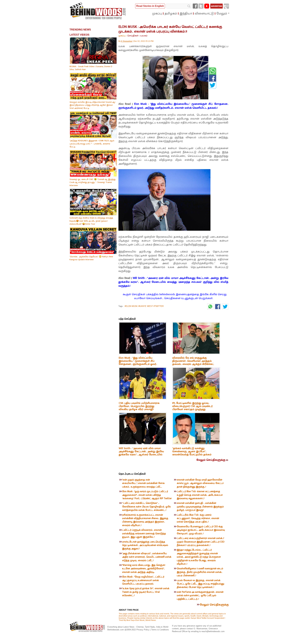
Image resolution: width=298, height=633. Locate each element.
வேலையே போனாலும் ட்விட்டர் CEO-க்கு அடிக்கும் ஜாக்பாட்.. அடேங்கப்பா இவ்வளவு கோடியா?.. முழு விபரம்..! (201, 530)
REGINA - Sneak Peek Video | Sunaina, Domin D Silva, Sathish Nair (91, 68)
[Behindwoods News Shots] (98, 11)
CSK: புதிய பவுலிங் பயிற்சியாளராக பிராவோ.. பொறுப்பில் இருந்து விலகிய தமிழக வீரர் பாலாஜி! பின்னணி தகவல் (139, 408)
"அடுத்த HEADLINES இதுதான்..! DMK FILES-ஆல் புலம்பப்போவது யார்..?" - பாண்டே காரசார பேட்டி (92, 143)
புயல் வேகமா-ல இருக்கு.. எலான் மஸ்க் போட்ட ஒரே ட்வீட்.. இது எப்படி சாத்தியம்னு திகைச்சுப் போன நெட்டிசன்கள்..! (200, 583)
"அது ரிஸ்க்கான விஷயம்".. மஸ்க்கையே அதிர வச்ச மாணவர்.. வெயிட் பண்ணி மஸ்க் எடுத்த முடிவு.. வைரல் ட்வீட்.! (146, 557)
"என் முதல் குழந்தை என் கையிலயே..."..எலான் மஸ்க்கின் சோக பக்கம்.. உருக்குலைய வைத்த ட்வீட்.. (143, 483)
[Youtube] (206, 6)
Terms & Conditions (160, 629)
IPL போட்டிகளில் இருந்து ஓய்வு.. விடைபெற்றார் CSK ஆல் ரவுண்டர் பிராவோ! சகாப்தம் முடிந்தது (192, 406)
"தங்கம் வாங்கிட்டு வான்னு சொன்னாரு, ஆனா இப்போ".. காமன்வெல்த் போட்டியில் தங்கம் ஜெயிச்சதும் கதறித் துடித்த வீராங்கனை (191, 454)
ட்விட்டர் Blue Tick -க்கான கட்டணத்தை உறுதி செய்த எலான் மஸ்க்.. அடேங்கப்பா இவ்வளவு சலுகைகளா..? (200, 495)
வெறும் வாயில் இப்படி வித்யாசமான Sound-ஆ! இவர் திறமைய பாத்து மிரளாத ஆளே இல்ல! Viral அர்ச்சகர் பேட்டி (92, 105)
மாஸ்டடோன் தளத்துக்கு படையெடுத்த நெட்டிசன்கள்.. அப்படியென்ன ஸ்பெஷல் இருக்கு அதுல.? (145, 545)
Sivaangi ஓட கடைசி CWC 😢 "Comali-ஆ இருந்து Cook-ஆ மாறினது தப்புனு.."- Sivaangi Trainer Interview (92, 182)
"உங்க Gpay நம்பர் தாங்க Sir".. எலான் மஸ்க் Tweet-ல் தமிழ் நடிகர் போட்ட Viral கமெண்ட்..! (145, 592)
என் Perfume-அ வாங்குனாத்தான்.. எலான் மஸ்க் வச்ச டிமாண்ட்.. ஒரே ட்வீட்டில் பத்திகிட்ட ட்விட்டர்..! (200, 595)
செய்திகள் (132, 36)
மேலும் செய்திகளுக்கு (210, 460)
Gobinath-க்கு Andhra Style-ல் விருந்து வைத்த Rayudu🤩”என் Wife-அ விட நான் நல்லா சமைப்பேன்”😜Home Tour (91, 221)
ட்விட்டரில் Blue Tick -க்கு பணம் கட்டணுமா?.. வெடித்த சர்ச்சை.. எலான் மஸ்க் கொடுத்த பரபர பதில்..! (198, 518)
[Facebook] (195, 6)
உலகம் (143, 36)
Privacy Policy (143, 629)
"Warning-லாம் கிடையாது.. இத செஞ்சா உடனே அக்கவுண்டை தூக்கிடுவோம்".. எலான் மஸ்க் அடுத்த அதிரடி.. (143, 568)
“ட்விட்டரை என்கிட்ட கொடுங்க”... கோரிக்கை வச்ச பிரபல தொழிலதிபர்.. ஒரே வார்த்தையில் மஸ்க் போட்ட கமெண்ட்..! (146, 506)
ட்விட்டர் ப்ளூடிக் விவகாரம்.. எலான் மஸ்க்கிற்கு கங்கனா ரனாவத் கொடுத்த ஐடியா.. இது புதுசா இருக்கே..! (144, 533)
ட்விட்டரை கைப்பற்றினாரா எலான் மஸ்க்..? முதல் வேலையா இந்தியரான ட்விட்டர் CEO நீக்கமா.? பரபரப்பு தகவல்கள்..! (200, 541)
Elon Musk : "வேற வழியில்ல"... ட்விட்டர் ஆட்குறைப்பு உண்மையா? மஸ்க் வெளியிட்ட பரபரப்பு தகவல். (143, 580)
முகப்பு (121, 36)
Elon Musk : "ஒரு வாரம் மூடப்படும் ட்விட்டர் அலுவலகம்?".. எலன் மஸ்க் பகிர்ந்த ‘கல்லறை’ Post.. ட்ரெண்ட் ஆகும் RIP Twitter (147, 495)
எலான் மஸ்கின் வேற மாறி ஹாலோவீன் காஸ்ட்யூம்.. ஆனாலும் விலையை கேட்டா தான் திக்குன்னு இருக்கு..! (200, 483)
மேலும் (221, 13)
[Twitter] (201, 6)
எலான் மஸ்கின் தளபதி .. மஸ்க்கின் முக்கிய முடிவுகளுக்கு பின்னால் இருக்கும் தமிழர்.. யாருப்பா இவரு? (200, 506)
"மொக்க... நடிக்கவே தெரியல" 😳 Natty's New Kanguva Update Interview (91, 258)
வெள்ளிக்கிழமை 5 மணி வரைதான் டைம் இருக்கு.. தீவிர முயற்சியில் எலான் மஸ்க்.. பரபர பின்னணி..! (200, 572)
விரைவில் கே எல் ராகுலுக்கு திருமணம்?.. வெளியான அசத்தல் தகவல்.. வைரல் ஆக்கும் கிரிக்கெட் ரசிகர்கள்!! (193, 362)
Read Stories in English (150, 6)
